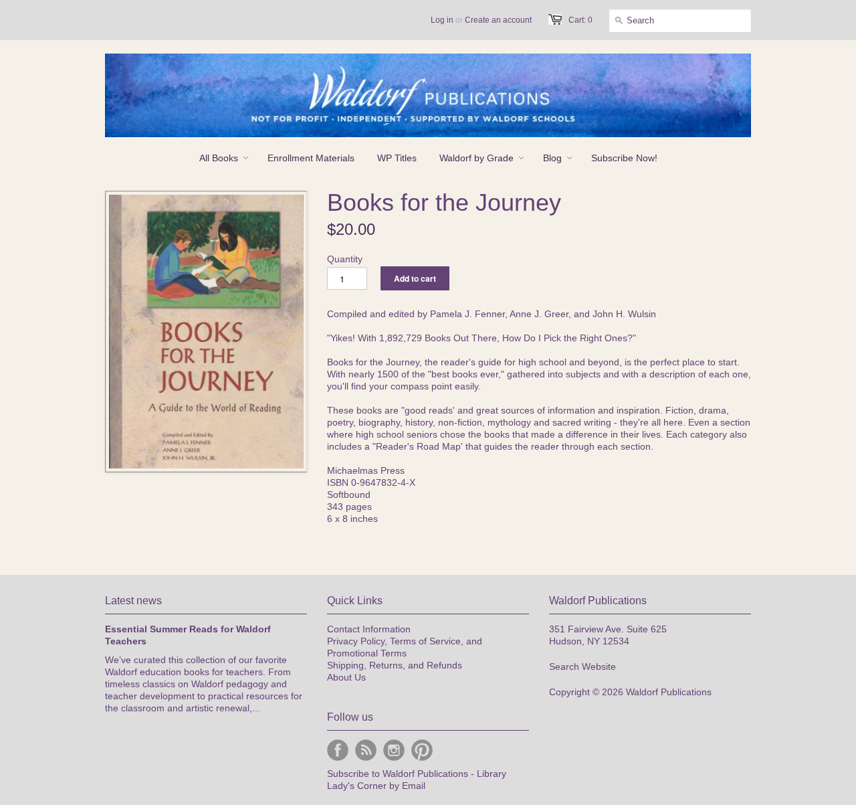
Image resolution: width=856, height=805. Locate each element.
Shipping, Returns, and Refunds (394, 665)
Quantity (344, 259)
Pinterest (422, 750)
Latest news (133, 600)
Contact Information (369, 629)
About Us (346, 677)
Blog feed (366, 750)
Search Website (582, 666)
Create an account (498, 20)
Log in (442, 20)
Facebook (337, 750)
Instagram (394, 750)
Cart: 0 (580, 20)
